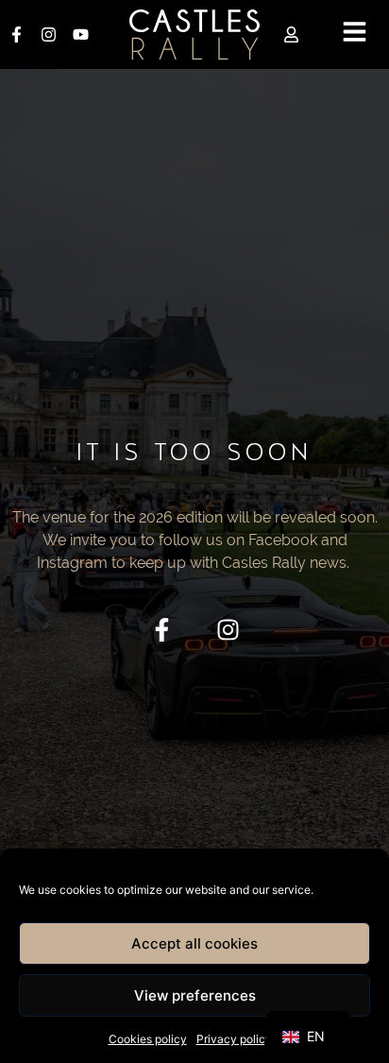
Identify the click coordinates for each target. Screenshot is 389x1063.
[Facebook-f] (16, 35)
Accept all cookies (194, 943)
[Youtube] (80, 35)
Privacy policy (234, 1039)
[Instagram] (48, 35)
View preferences (195, 995)
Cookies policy (148, 1039)
